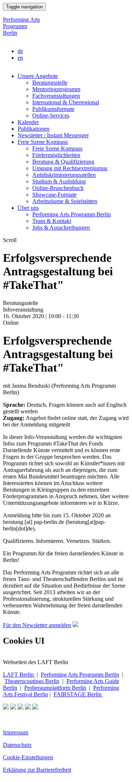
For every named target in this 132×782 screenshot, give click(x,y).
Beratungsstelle (49, 82)
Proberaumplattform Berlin (55, 688)
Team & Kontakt (51, 221)
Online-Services (50, 115)
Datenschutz (17, 745)
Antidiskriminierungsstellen (64, 175)
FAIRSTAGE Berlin (78, 694)
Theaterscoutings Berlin (31, 681)
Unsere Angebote (38, 76)
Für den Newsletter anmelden (37, 625)
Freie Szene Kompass (43, 142)
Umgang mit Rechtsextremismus (69, 168)
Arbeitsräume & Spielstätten (64, 201)
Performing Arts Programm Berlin (21, 26)
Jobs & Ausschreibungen (61, 227)
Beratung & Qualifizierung (63, 162)
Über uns (28, 208)
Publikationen (34, 129)
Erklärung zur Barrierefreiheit (37, 770)
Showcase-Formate (54, 194)
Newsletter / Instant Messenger (53, 135)
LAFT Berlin (19, 674)
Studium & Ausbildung (59, 181)
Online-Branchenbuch (58, 188)
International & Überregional (65, 102)
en (20, 58)
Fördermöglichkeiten (56, 155)
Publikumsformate (53, 109)
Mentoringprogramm (56, 89)
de (20, 51)
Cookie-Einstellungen (28, 757)
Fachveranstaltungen (56, 96)
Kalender (28, 122)
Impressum (15, 732)
